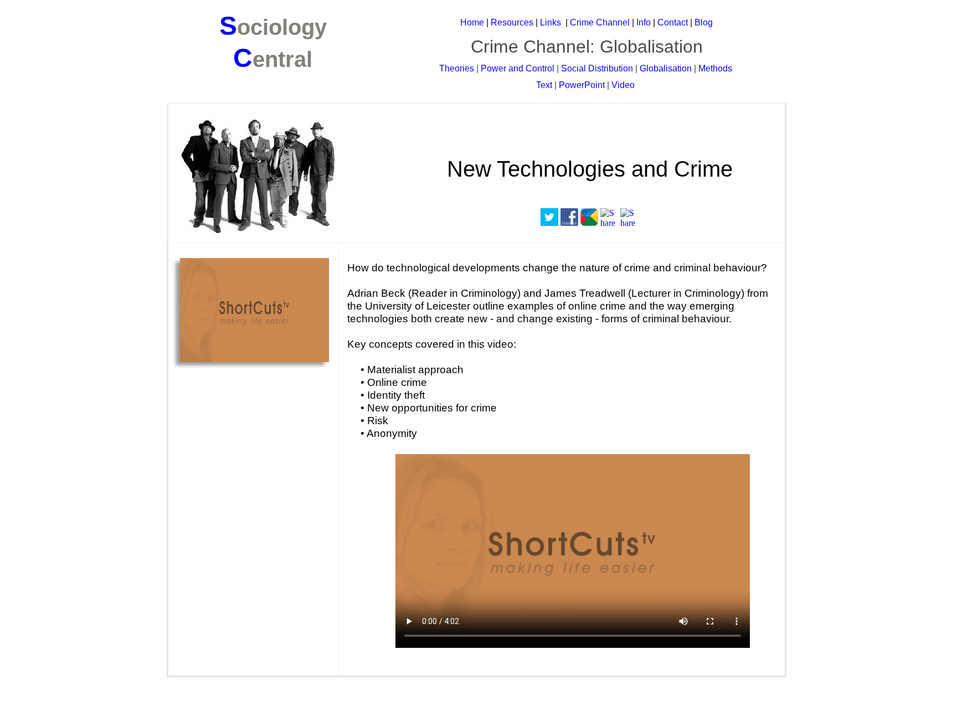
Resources (512, 22)
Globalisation (666, 68)
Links (550, 22)
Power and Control (517, 68)
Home (472, 22)
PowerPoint (582, 85)
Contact (672, 22)
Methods (715, 68)
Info (643, 22)
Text (544, 85)
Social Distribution (597, 68)
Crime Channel (601, 22)
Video (623, 85)
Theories (456, 68)
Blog (703, 22)
